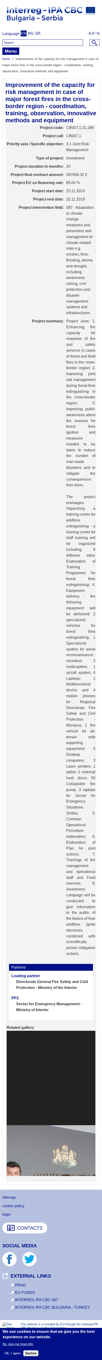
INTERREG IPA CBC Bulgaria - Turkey (52, 1307)
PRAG (20, 1285)
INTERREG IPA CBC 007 (36, 1300)
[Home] (51, 24)
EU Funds (25, 1293)
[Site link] (11, 1265)
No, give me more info (18, 1344)
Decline (30, 1353)
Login (6, 1214)
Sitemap (9, 1197)
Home (6, 59)
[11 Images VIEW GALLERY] (51, 1103)
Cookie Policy (13, 1206)
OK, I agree (12, 1353)
